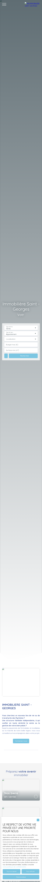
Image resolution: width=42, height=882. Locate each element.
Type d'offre (9, 327)
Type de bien (9, 332)
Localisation (10, 339)
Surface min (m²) (12, 350)
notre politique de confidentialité (14, 867)
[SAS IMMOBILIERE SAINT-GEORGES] (32, 4)
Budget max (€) (12, 345)
